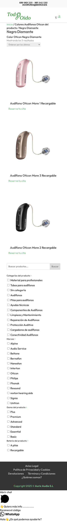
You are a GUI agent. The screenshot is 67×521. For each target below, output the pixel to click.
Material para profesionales (26, 280)
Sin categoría (18, 290)
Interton (15, 368)
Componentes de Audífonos (26, 310)
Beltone (15, 353)
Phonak (14, 383)
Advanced (16, 421)
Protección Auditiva (21, 325)
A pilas (14, 445)
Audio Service (18, 348)
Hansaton (16, 363)
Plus (12, 411)
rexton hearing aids (21, 393)
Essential (15, 431)
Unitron (14, 403)
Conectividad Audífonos (24, 334)
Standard (15, 426)
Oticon (14, 373)
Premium (15, 416)
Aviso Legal (31, 465)
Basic (13, 436)
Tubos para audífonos (22, 285)
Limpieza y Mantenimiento (25, 315)
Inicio (10, 24)
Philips (14, 378)
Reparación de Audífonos (24, 320)
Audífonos (16, 295)
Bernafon (15, 358)
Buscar (55, 266)
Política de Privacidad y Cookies (31, 469)
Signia (14, 398)
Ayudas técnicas (19, 305)
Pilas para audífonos (22, 300)
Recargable (17, 450)
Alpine (14, 343)
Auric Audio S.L (44, 486)
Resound (15, 388)
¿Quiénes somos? (32, 477)
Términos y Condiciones (41, 473)
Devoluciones (16, 473)
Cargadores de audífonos (24, 329)
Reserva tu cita (17, 108)
